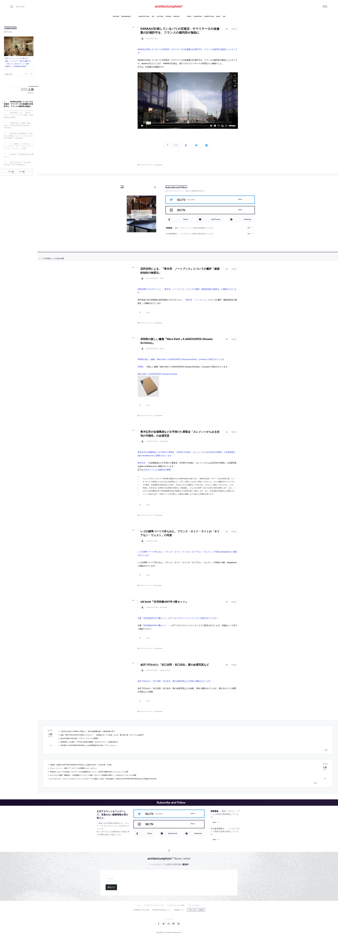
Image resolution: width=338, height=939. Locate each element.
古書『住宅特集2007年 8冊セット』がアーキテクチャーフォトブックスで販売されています (177, 618)
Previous (27, 73)
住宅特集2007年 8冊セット (154, 625)
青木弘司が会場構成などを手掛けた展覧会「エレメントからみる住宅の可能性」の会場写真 (18, 135)
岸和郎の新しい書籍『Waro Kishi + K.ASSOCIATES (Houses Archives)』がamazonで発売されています (181, 359)
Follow (240, 199)
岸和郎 (140, 366)
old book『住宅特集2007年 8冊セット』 (19, 155)
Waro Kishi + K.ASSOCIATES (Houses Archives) (157, 373)
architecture (152, 38)
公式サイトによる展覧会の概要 (157, 469)
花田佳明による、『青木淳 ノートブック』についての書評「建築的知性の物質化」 (18, 115)
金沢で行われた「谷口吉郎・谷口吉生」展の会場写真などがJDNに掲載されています (174, 681)
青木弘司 (141, 462)
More (249, 227)
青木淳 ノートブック (195, 299)
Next (30, 73)
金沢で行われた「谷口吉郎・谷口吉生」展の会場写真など (18, 163)
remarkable (165, 670)
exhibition (164, 441)
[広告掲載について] (149, 187)
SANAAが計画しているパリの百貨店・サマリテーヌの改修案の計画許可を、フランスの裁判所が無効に (18, 103)
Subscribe (247, 219)
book (162, 278)
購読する (111, 887)
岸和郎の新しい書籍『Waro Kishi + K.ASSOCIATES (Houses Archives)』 (17, 125)
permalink (159, 164)
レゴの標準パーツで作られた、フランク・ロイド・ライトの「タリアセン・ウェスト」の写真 (18, 146)
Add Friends (215, 219)
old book (163, 607)
